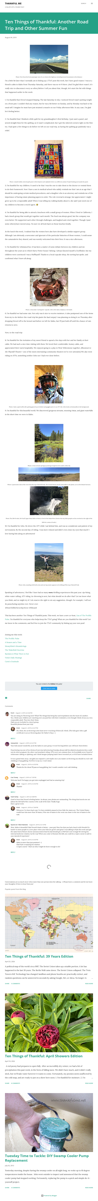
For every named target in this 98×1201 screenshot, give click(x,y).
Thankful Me (13, 3)
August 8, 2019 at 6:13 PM (37, 825)
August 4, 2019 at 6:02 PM (24, 713)
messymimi (14, 743)
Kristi (18, 728)
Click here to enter (49, 688)
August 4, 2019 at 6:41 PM (28, 743)
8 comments (15, 1083)
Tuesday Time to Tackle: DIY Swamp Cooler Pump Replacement (47, 1158)
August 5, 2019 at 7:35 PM (28, 777)
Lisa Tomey (14, 777)
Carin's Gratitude (12, 661)
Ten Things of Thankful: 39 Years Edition (39, 956)
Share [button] (88, 698)
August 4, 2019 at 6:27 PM (29, 728)
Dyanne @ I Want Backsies (19, 825)
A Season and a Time (13, 642)
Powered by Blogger (50, 1195)
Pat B (12, 713)
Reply (13, 738)
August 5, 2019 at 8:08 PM (28, 797)
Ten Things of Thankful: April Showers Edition (44, 1056)
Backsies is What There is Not (17, 654)
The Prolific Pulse (12, 638)
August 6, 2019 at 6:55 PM (29, 764)
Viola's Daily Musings (13, 658)
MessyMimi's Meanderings (15, 646)
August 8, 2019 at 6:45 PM (29, 840)
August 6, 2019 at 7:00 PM (29, 807)
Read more (89, 983)
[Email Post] (6, 698)
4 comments (15, 1188)
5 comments (15, 983)
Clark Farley (14, 797)
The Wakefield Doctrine (14, 650)
